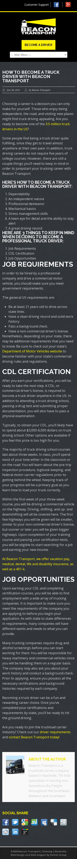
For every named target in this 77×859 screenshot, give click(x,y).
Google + (70, 5)
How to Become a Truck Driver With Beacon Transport (30, 76)
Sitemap (47, 851)
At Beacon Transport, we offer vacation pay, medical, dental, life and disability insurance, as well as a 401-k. (38, 564)
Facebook (58, 4)
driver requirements (55, 732)
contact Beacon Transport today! (34, 737)
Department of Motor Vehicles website (32, 351)
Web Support (38, 854)
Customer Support (36, 5)
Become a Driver (39, 45)
